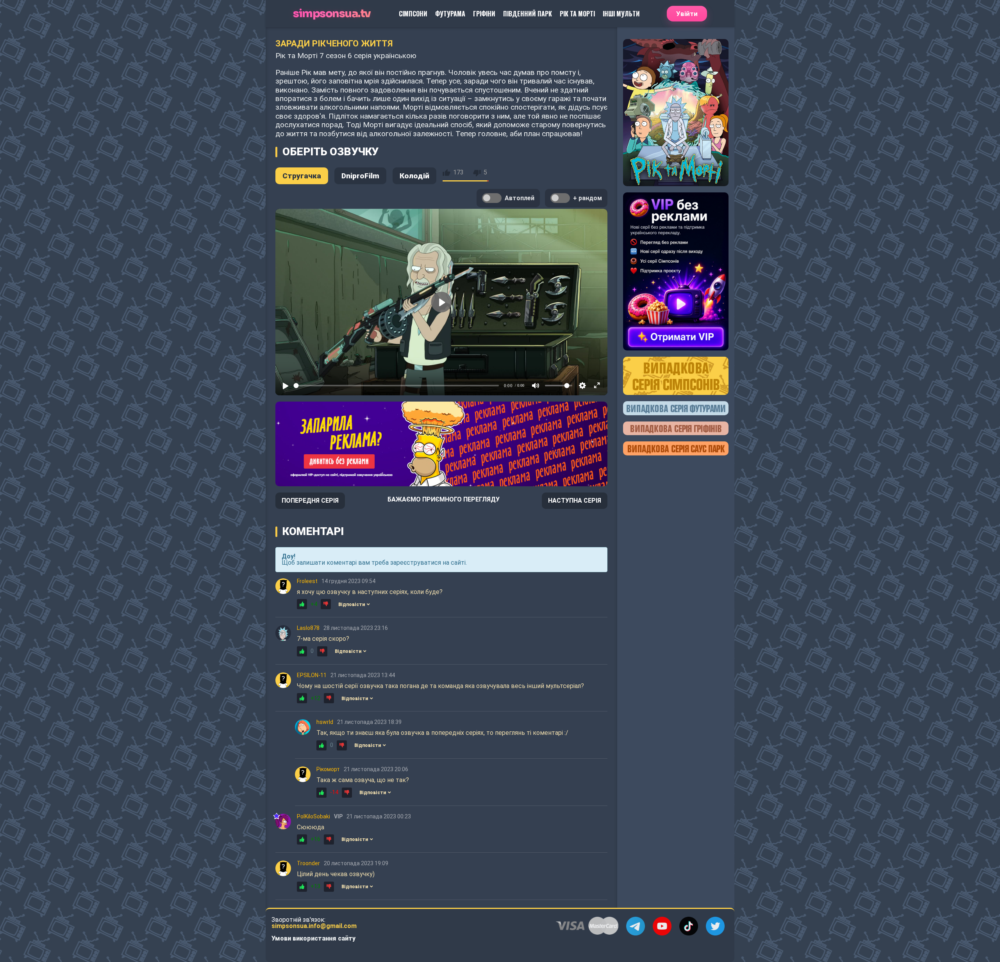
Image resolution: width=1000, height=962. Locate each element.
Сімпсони (413, 13)
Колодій (414, 175)
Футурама (450, 13)
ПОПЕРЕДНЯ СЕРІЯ (310, 500)
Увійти (687, 14)
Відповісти (351, 604)
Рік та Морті (577, 13)
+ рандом (587, 198)
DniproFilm (360, 175)
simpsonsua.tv (332, 14)
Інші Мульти (621, 13)
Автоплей (519, 198)
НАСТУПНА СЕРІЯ (574, 500)
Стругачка (301, 175)
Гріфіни (484, 13)
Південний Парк (527, 13)
